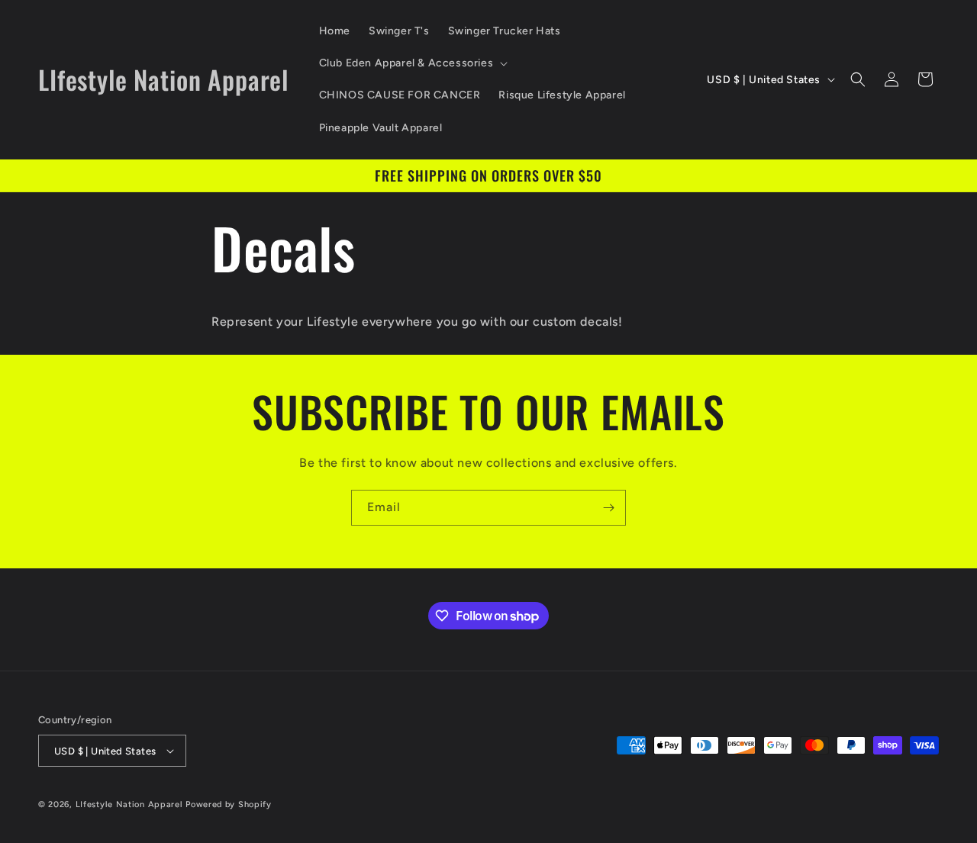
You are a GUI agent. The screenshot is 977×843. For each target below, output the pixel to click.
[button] (412, 63)
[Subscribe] (608, 508)
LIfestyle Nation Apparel (129, 804)
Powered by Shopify (228, 804)
